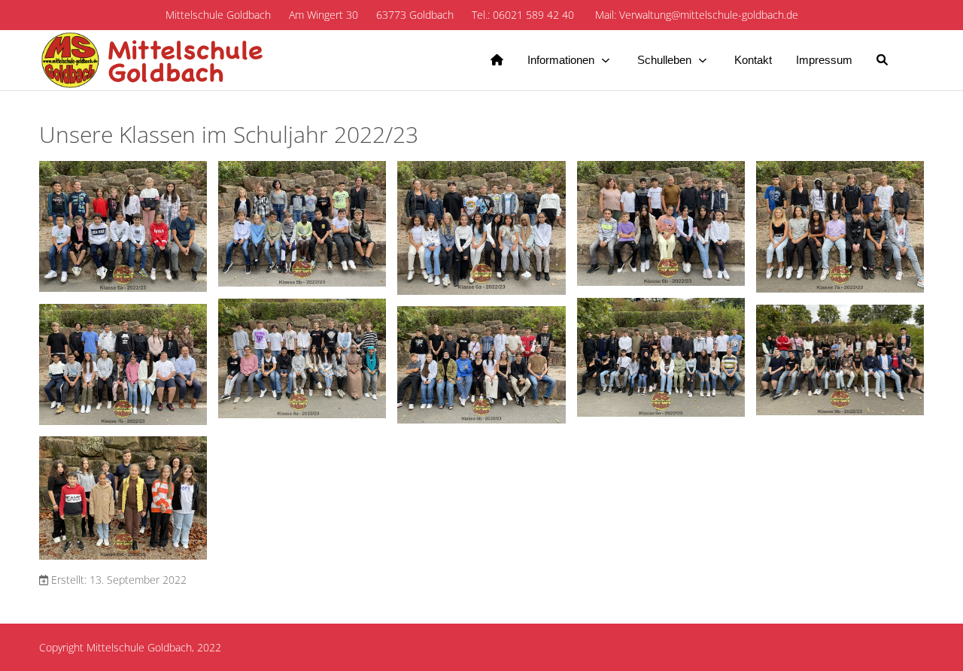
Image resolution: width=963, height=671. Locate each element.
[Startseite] (496, 60)
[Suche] (882, 60)
